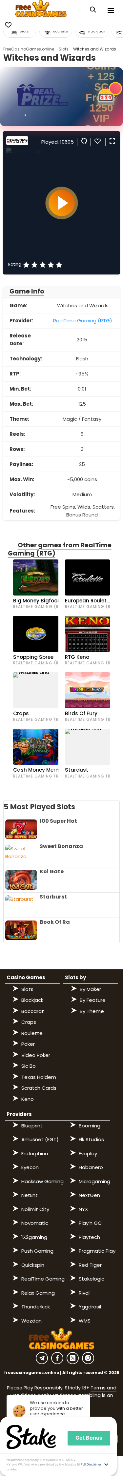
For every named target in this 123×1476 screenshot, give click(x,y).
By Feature (93, 1000)
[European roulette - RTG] (87, 577)
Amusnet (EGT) (40, 1139)
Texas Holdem (38, 1077)
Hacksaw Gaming (42, 1181)
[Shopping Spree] (35, 634)
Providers (19, 1114)
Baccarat (32, 1011)
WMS (85, 1320)
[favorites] (97, 141)
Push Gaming (37, 1250)
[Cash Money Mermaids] (35, 747)
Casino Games (26, 977)
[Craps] (35, 690)
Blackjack (32, 1000)
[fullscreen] (111, 141)
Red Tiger (90, 1265)
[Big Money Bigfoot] (35, 577)
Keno (27, 1099)
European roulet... (87, 600)
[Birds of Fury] (87, 690)
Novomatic (34, 1223)
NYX (83, 1209)
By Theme (92, 1011)
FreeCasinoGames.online (28, 49)
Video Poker (35, 1055)
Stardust (76, 769)
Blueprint (32, 1125)
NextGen (89, 1195)
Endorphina (34, 1153)
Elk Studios (91, 1139)
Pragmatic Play (97, 1250)
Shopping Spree (33, 657)
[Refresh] (83, 141)
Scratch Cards (38, 1087)
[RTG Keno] (87, 634)
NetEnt (29, 1195)
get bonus (88, 1437)
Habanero (91, 1167)
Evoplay (88, 1153)
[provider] (17, 143)
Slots (64, 49)
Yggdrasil (90, 1306)
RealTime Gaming (43, 1278)
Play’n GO (90, 1223)
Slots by (75, 977)
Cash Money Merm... (38, 769)
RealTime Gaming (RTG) (82, 320)
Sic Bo (28, 1065)
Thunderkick (35, 1306)
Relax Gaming (38, 1292)
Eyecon (30, 1167)
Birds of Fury (81, 713)
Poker (28, 1044)
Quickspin (32, 1265)
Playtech (89, 1237)
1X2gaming (34, 1237)
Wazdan (31, 1320)
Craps (21, 713)
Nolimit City (35, 1209)
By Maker (90, 989)
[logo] (41, 9)
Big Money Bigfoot (36, 600)
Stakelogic (91, 1278)
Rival (84, 1292)
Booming (89, 1125)
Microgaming (94, 1181)
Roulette (32, 1033)
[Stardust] (87, 747)
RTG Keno (77, 657)
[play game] (61, 202)
